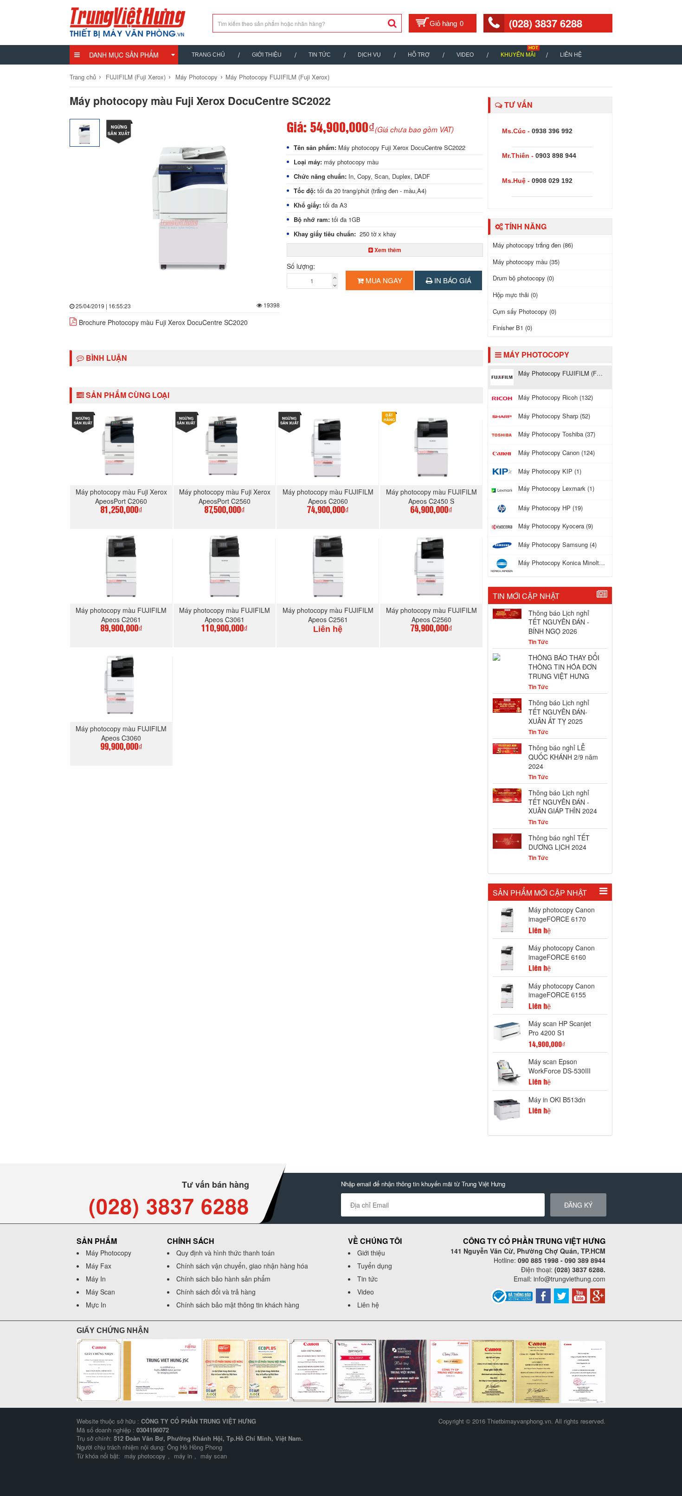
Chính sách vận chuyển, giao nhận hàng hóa (242, 1265)
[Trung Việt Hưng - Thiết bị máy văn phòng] (128, 21)
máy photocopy (145, 1455)
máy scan (213, 1455)
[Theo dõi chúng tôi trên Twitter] (561, 1295)
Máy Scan (100, 1291)
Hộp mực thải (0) (515, 294)
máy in (183, 1455)
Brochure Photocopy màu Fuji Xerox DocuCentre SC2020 (163, 322)
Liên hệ (571, 55)
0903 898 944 (555, 155)
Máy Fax (98, 1265)
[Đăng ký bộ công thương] (511, 1295)
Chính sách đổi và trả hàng (216, 1291)
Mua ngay (383, 280)
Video (465, 55)
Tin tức (367, 1278)
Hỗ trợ (419, 55)
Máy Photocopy (196, 76)
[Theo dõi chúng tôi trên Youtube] (579, 1295)
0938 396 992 (552, 131)
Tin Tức (320, 55)
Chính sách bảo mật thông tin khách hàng (237, 1304)
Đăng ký (578, 1205)
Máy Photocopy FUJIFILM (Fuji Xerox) (277, 76)
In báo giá (451, 280)
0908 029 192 (552, 180)
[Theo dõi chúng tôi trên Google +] (597, 1295)
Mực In (96, 1304)
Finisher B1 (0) (512, 327)
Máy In (96, 1278)
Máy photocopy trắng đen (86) (533, 245)
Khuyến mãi (518, 55)
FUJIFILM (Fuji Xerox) (136, 76)
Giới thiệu (267, 55)
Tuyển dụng (374, 1265)
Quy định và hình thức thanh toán (225, 1252)
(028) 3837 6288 (545, 23)
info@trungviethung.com (569, 1278)
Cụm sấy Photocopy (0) (524, 311)
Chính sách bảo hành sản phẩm (223, 1278)
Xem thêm (387, 250)
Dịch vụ (369, 55)
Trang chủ (208, 55)
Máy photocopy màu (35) (526, 261)
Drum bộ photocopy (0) (523, 277)
